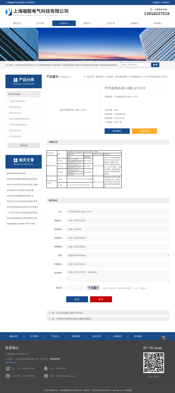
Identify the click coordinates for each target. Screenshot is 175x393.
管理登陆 (128, 390)
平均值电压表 (15, 136)
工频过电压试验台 (17, 101)
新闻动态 (76, 336)
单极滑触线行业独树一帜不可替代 (21, 224)
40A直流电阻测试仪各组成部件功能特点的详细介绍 (23, 218)
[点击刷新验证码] (93, 288)
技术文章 (111, 23)
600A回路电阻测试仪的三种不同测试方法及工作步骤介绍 (23, 207)
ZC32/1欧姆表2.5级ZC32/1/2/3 (69, 313)
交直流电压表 (15, 113)
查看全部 (23, 145)
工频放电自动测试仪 (18, 124)
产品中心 (64, 23)
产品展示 (109, 77)
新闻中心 (87, 23)
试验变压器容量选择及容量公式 (20, 196)
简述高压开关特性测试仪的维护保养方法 (23, 201)
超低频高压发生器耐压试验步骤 (20, 190)
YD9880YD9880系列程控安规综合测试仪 (73, 319)
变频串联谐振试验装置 (16, 173)
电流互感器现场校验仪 (19, 119)
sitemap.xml (118, 390)
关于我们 (41, 23)
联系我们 (166, 2)
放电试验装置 (15, 107)
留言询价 (144, 131)
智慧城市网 (55, 359)
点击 (37, 94)
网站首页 (17, 23)
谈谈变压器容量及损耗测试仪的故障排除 (23, 179)
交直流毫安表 (15, 130)
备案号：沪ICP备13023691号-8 (97, 390)
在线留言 (156, 2)
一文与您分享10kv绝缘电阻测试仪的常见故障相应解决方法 (23, 212)
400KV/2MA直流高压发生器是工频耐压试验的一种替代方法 (23, 184)
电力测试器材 (14, 94)
